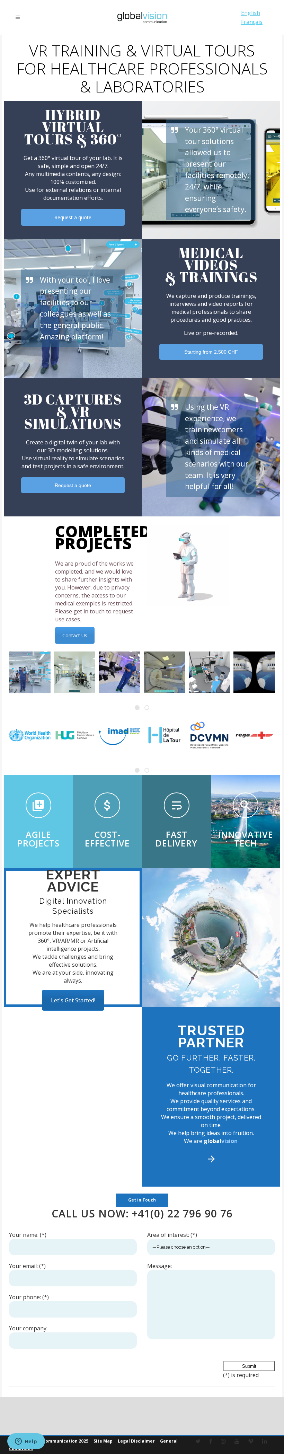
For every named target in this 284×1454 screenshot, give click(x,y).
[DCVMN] (209, 735)
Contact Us (74, 635)
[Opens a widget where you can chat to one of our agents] (26, 1442)
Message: (159, 1266)
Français (252, 22)
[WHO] (30, 735)
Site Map (103, 1441)
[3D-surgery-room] (209, 672)
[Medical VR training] (254, 672)
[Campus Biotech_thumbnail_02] (75, 672)
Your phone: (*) (29, 1297)
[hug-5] (164, 672)
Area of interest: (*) (172, 1235)
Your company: (28, 1328)
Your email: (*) (27, 1266)
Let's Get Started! (73, 1000)
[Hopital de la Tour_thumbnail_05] (30, 672)
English (250, 13)
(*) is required (241, 1375)
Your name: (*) (27, 1235)
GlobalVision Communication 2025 (51, 1441)
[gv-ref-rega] (254, 735)
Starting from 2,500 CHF (211, 352)
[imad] (119, 735)
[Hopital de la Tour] (164, 735)
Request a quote (72, 217)
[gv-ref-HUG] (75, 735)
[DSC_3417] (119, 672)
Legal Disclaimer (136, 1441)
